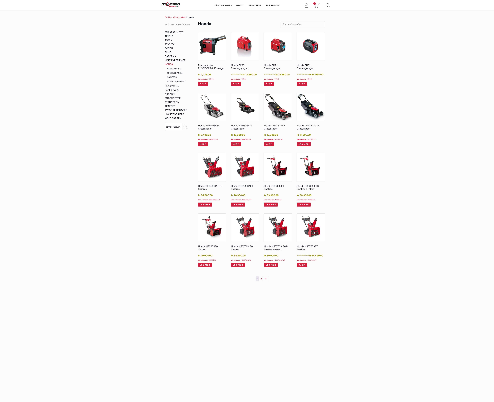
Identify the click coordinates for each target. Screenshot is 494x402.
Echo (168, 52)
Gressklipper (174, 68)
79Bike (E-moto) (174, 32)
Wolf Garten (173, 118)
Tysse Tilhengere (176, 110)
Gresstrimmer (175, 73)
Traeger (170, 106)
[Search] (186, 127)
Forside (168, 17)
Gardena (170, 56)
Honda (169, 64)
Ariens (169, 36)
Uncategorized (174, 114)
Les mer (304, 144)
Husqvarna (172, 86)
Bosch (169, 48)
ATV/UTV (169, 44)
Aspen (168, 40)
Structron (172, 102)
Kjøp (203, 84)
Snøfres (172, 77)
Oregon (170, 94)
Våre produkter (179, 17)
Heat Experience (175, 60)
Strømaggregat (176, 81)
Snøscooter (173, 98)
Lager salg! (172, 90)
